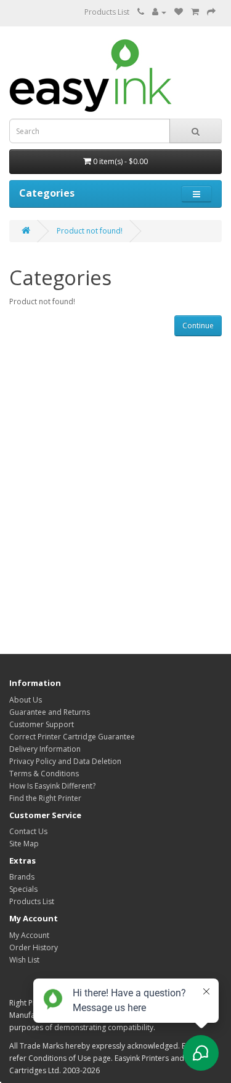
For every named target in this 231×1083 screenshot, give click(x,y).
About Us (25, 700)
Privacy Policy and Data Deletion (65, 761)
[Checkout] (211, 12)
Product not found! (90, 231)
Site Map (24, 843)
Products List (106, 12)
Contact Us (28, 831)
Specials (23, 889)
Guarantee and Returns (49, 712)
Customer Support (41, 724)
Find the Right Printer (45, 798)
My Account (29, 935)
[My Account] (159, 12)
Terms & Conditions (44, 773)
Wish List (24, 960)
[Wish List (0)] (178, 12)
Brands (21, 877)
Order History (33, 947)
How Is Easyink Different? (52, 786)
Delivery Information (45, 749)
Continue (198, 325)
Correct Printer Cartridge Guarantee (72, 736)
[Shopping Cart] (195, 12)
